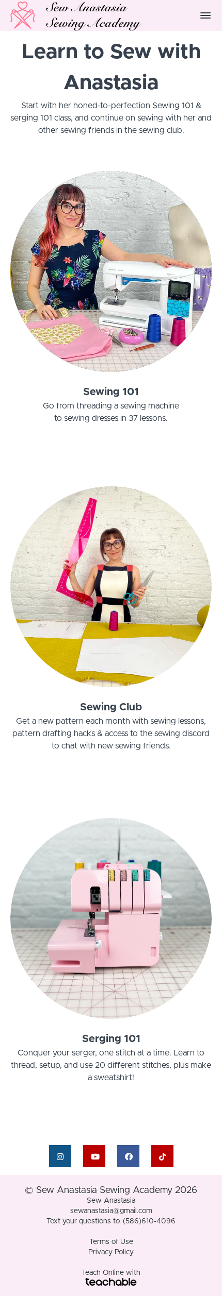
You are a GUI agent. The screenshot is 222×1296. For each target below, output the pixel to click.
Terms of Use (111, 1242)
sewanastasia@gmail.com (111, 1211)
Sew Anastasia (111, 1200)
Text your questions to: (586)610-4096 (111, 1221)
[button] (205, 15)
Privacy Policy (111, 1252)
